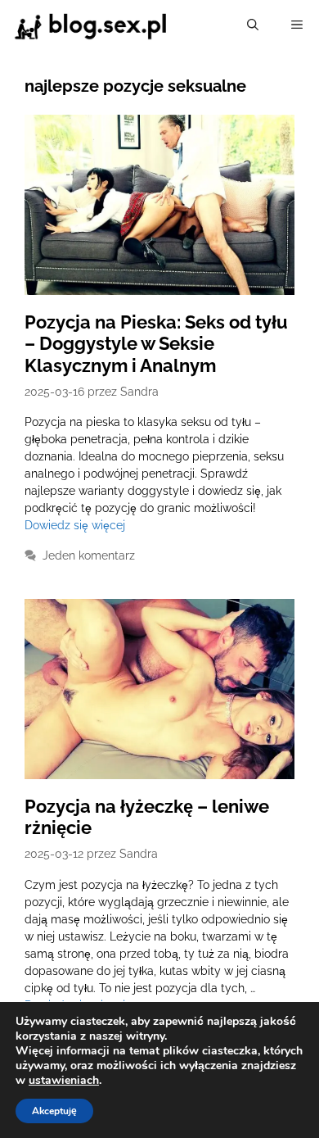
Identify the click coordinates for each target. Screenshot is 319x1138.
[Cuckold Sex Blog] (91, 24)
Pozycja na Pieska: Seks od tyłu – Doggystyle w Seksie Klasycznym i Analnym (156, 343)
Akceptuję (54, 1111)
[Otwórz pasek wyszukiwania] (253, 24)
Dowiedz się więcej (75, 525)
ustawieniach (64, 1080)
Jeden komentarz (89, 555)
